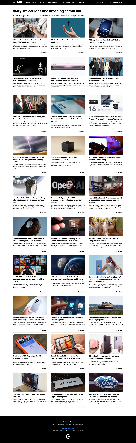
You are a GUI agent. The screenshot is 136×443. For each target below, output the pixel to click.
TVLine (67, 430)
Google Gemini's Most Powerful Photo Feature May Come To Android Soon (65, 357)
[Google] (107, 2)
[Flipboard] (105, 2)
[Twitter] (100, 2)
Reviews (81, 2)
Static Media (60, 425)
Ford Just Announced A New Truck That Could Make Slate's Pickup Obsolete (104, 395)
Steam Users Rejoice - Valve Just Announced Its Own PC (64, 158)
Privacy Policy (74, 422)
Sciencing (73, 430)
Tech (34, 2)
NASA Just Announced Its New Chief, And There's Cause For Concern (29, 118)
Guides (67, 2)
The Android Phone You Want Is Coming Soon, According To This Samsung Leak (29, 319)
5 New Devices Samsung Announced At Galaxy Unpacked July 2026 (104, 357)
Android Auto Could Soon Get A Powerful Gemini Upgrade (67, 319)
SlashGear (80, 430)
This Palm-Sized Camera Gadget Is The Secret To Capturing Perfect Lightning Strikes (28, 159)
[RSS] (110, 2)
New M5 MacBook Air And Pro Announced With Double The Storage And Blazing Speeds (105, 200)
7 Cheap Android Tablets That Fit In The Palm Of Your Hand (104, 41)
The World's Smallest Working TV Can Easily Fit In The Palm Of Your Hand (66, 240)
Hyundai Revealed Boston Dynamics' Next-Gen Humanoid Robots (27, 79)
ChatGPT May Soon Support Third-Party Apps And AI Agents (67, 395)
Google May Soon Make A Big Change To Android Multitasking (105, 158)
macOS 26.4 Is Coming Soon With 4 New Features (29, 395)
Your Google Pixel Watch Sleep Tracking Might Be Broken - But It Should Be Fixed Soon (29, 200)
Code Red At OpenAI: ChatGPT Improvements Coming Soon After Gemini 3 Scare (67, 200)
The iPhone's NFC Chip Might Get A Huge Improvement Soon (28, 357)
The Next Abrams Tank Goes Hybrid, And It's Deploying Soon (105, 319)
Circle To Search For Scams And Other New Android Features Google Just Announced (106, 118)
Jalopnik (62, 430)
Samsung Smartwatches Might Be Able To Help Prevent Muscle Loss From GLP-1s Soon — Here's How (105, 279)
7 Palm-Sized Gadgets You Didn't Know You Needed (66, 41)
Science (41, 2)
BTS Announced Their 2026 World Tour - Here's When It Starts (104, 79)
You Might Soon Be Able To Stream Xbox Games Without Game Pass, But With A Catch (29, 279)
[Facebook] (97, 2)
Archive (65, 422)
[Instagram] (102, 2)
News (28, 2)
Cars (60, 2)
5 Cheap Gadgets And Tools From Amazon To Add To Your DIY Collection (30, 41)
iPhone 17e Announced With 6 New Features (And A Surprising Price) (64, 79)
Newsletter (118, 2)
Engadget (55, 430)
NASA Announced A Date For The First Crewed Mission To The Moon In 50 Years (67, 278)
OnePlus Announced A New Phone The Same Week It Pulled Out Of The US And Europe (66, 119)
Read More (43, 52)
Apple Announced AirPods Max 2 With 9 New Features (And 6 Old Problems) (28, 240)
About (59, 422)
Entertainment (51, 2)
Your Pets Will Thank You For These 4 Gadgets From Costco (103, 240)
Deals (74, 2)
